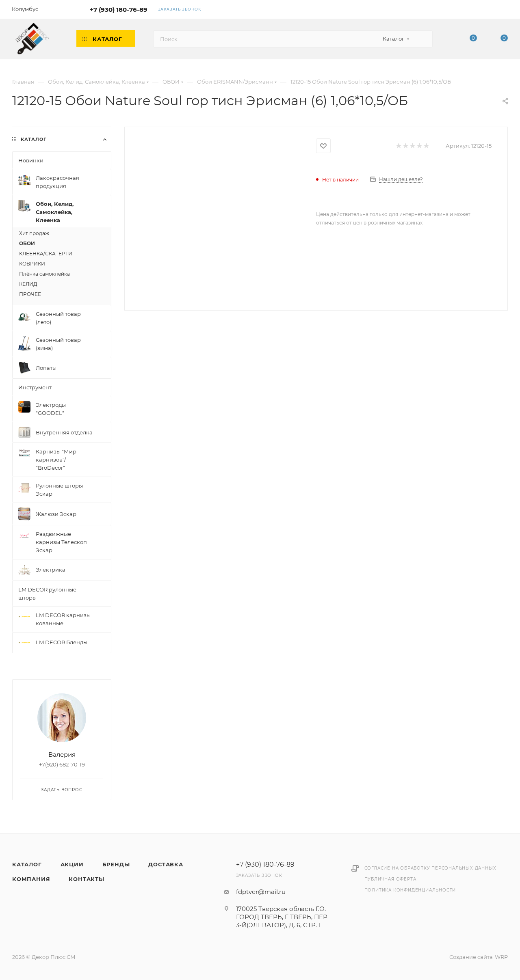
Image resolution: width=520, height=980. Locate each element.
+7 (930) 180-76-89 (118, 9)
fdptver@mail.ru (261, 892)
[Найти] (423, 38)
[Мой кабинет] (504, 11)
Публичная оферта (390, 879)
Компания (31, 879)
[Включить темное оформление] (480, 9)
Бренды (116, 864)
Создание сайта (471, 957)
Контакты (86, 879)
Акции (72, 864)
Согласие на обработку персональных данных (430, 868)
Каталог (27, 864)
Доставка (165, 864)
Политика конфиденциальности (410, 890)
